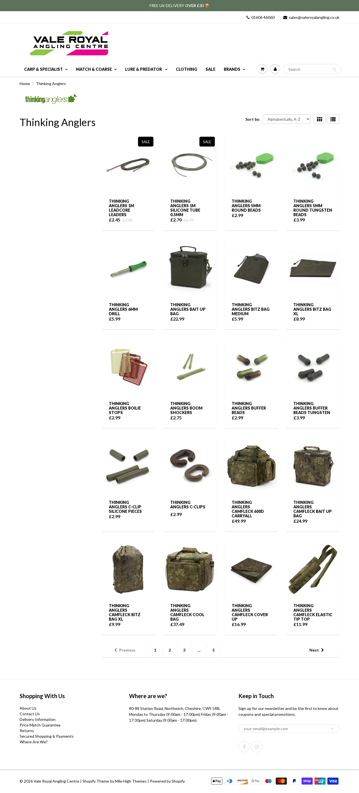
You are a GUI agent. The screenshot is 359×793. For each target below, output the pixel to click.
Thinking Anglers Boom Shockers (186, 408)
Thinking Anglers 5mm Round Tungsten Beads (312, 208)
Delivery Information (38, 719)
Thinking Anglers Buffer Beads (249, 408)
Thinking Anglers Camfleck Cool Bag (187, 612)
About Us (28, 708)
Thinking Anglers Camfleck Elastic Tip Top (312, 612)
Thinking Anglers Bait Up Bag (188, 309)
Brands (232, 69)
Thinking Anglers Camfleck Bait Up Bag (312, 509)
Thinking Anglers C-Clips (187, 504)
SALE (210, 69)
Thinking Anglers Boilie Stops (125, 408)
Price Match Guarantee (40, 725)
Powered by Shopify (167, 781)
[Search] (334, 69)
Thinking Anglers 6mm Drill (123, 309)
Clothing (186, 69)
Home (25, 83)
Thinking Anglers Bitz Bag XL (312, 309)
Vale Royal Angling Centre (56, 781)
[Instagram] (256, 746)
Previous (127, 650)
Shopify (89, 781)
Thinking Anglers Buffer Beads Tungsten (311, 408)
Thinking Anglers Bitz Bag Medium (251, 309)
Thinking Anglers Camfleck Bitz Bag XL (125, 612)
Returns (27, 730)
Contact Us (30, 713)
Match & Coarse (94, 69)
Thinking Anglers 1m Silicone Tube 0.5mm (185, 208)
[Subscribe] (332, 728)
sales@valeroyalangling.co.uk (314, 17)
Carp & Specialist (43, 69)
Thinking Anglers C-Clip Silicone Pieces (125, 507)
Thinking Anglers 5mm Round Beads (246, 205)
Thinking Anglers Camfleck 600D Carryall (248, 509)
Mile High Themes (131, 781)
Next (314, 650)
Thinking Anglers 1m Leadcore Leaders (121, 208)
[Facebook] (244, 746)
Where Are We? (34, 741)
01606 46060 (263, 17)
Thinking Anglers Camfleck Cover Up (250, 612)
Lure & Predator (144, 69)
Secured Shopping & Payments (47, 736)
